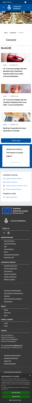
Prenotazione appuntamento (12, 355)
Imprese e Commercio (10, 274)
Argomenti (13, 33)
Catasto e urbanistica (10, 277)
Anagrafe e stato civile (10, 266)
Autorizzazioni (8, 301)
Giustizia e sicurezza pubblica (12, 290)
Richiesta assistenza (10, 364)
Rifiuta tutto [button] (16, 396)
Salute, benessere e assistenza (13, 299)
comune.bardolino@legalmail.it (13, 345)
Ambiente (7, 296)
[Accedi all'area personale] (25, 2)
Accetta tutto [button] (16, 392)
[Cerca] (28, 8)
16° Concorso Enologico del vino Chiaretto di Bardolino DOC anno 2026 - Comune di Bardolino (15, 102)
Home (6, 33)
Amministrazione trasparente (12, 372)
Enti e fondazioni (9, 249)
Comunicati (7, 313)
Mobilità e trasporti (9, 279)
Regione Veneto (7, 2)
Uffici (5, 246)
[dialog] (16, 388)
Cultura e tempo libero (10, 268)
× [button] (30, 375)
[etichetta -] (18, 162)
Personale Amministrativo (11, 255)
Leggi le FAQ (7, 361)
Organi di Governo (9, 241)
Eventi (6, 326)
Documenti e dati (9, 257)
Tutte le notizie (16, 141)
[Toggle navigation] (3, 7)
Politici (6, 252)
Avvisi (5, 65)
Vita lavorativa (8, 271)
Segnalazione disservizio (11, 358)
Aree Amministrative (10, 244)
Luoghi (6, 323)
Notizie (6, 310)
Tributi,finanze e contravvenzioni (13, 293)
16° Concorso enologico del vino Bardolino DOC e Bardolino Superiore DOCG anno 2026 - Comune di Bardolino (15, 72)
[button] (16, 400)
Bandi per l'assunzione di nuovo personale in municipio (14, 129)
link (7, 389)
